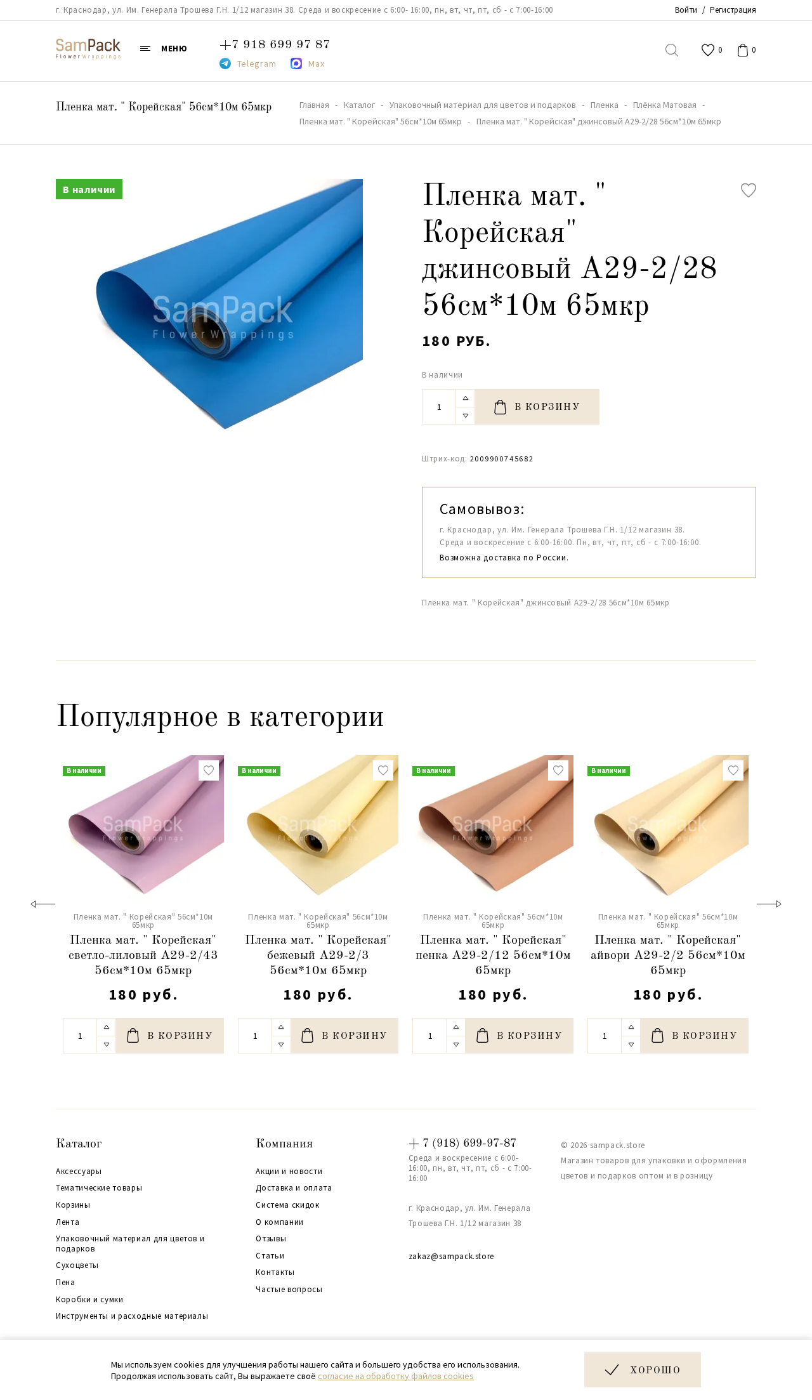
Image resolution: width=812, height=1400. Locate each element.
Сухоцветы (77, 1265)
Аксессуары (79, 1171)
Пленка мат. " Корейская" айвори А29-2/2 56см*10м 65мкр (668, 955)
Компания (284, 1144)
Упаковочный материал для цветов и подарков (130, 1243)
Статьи (270, 1256)
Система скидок (287, 1205)
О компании (280, 1222)
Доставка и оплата (294, 1188)
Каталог (79, 1144)
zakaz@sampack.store (451, 1256)
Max (316, 63)
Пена (65, 1283)
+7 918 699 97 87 (275, 45)
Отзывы (271, 1239)
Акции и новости (289, 1171)
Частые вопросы (289, 1289)
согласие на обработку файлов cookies (396, 1376)
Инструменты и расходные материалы (132, 1316)
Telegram (257, 63)
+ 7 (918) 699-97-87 (462, 1143)
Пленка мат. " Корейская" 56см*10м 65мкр (164, 107)
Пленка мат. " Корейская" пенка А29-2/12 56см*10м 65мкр (493, 955)
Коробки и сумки (90, 1300)
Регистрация (733, 9)
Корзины (73, 1205)
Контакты (275, 1272)
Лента (67, 1222)
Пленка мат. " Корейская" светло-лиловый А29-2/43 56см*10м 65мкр (143, 955)
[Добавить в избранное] (748, 190)
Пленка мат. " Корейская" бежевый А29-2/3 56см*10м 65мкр (318, 955)
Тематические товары (99, 1188)
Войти (686, 9)
